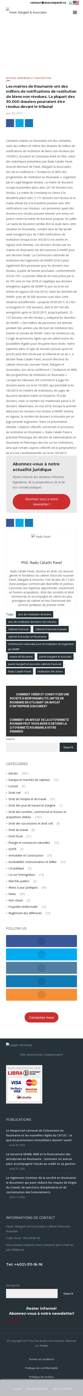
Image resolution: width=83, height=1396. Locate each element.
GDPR (12, 849)
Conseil (13, 786)
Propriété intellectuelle (22, 907)
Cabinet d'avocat (18, 629)
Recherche (13, 1285)
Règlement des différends (25, 913)
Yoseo (44, 1345)
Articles (11, 78)
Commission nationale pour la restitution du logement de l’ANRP (41, 646)
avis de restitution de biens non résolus (32, 622)
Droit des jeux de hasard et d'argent (31, 805)
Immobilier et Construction (34, 78)
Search (10, 739)
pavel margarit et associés (55, 656)
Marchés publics (18, 881)
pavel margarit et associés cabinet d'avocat (34, 664)
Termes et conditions (41, 1359)
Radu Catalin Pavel (19, 671)
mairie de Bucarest (21, 656)
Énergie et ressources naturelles (29, 843)
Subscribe (13, 1321)
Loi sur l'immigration (21, 875)
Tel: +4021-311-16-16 (24, 1264)
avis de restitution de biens (34, 614)
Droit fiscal (15, 836)
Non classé (15, 900)
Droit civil (14, 792)
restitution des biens (50, 671)
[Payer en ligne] (24, 1084)
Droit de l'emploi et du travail (27, 799)
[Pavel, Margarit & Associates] (26, 12)
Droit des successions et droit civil (30, 823)
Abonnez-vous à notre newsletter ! (41, 501)
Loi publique (16, 868)
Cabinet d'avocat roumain (51, 629)
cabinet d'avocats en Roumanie (27, 636)
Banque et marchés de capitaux (29, 780)
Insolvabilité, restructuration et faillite (32, 862)
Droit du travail (18, 830)
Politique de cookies (41, 1377)
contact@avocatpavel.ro (48, 2)
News (12, 894)
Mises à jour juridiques (23, 887)
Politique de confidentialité (41, 1368)
